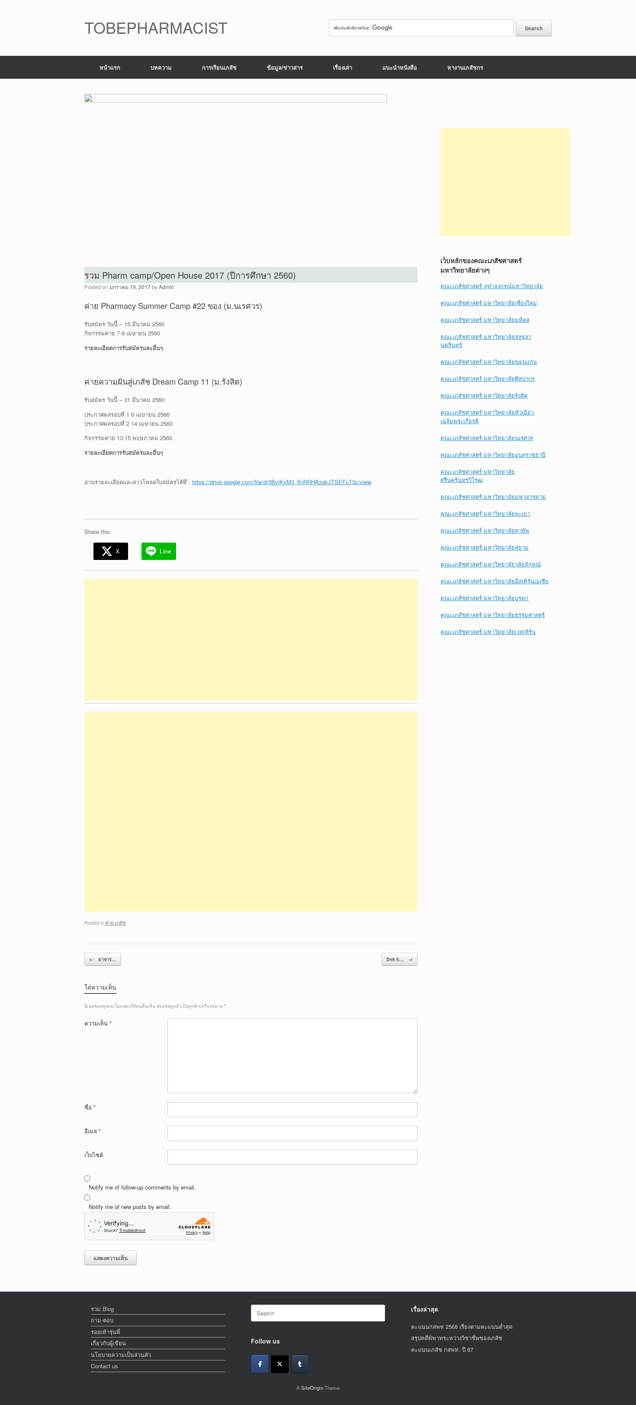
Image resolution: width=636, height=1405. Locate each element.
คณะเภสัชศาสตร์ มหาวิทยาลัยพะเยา (485, 513)
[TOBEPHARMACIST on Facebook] (260, 1364)
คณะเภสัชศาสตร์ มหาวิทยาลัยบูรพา (484, 598)
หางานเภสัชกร (465, 67)
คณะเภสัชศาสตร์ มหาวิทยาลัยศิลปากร (487, 378)
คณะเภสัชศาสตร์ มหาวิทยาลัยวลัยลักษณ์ (490, 564)
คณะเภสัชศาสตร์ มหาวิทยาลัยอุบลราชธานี (493, 454)
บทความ (161, 67)
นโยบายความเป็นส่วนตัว (121, 1354)
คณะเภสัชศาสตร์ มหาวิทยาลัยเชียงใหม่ (488, 303)
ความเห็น (98, 1023)
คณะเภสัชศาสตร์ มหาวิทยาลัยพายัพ (484, 530)
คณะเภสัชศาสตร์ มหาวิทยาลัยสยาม (484, 547)
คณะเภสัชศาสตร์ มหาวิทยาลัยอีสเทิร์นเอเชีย (494, 581)
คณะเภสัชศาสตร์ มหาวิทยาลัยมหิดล (485, 319)
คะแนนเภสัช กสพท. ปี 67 (442, 1349)
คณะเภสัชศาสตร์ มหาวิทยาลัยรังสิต (483, 395)
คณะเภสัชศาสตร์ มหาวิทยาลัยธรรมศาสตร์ (492, 615)
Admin (166, 286)
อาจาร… (102, 959)
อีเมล (92, 1131)
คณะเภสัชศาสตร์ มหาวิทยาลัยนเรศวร (486, 438)
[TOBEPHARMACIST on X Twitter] (280, 1364)
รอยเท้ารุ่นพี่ (105, 1332)
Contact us (104, 1366)
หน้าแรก (110, 67)
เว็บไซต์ (93, 1155)
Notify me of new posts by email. (130, 1206)
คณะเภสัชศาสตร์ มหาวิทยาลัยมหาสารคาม (493, 496)
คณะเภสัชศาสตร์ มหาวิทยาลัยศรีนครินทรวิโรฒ (477, 475)
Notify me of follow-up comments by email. (142, 1187)
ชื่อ (90, 1107)
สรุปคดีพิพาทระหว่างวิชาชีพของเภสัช (456, 1338)
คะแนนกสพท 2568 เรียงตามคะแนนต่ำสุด (461, 1326)
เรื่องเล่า (342, 67)
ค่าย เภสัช (115, 922)
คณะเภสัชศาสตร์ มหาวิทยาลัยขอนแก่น (488, 361)
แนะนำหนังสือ (399, 67)
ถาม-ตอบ (102, 1320)
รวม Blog (102, 1309)
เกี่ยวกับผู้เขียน (108, 1343)
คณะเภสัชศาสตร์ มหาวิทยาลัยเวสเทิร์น (488, 631)
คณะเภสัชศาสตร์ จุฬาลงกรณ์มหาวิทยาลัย (491, 286)
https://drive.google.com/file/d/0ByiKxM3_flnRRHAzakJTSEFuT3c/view (281, 482)
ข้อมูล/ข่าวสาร (285, 67)
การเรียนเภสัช (219, 67)
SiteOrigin (312, 1387)
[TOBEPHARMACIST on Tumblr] (300, 1364)
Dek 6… (399, 959)
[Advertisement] (251, 639)
